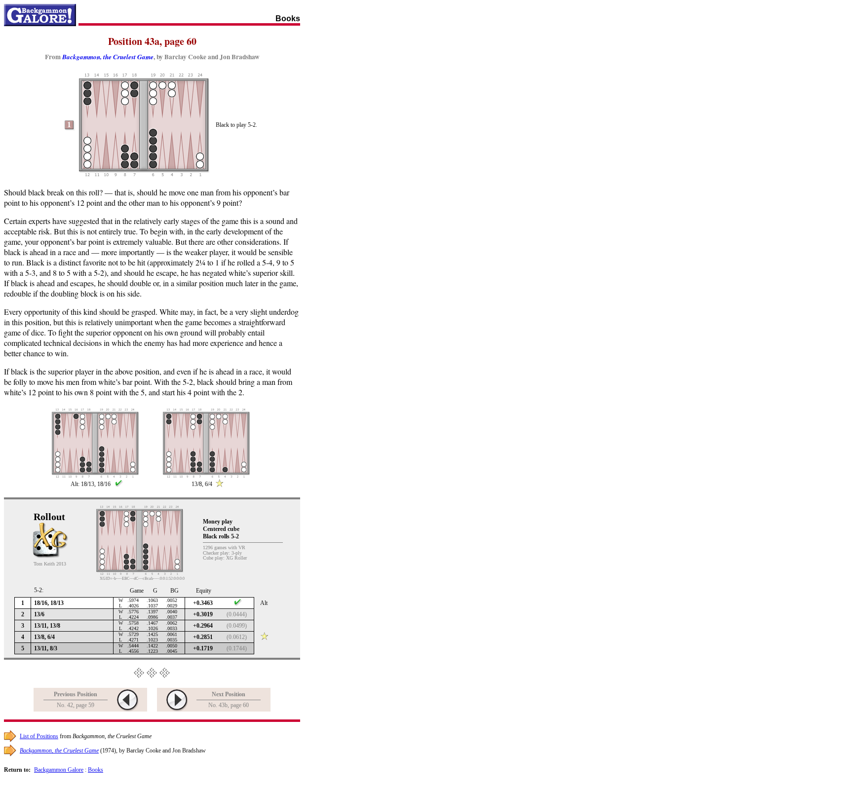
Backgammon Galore (58, 769)
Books (95, 769)
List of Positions (39, 736)
